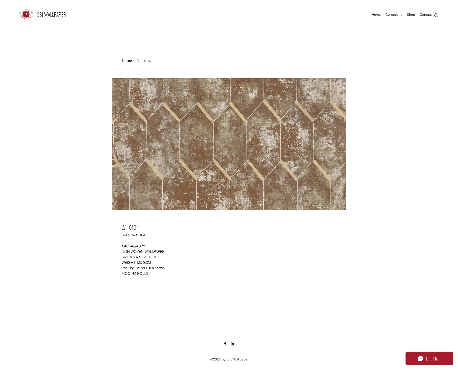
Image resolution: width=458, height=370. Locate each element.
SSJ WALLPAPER (51, 14)
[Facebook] (225, 343)
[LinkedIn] (232, 343)
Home (127, 60)
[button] (436, 14)
